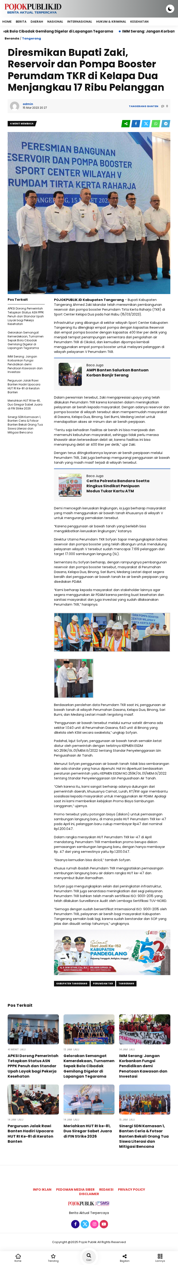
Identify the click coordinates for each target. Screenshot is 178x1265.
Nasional (55, 21)
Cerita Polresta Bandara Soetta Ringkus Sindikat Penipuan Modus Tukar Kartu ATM (117, 486)
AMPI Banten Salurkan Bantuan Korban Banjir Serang (117, 372)
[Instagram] (94, 1224)
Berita (21, 21)
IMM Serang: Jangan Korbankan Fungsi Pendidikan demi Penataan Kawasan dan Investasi (25, 364)
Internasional (79, 21)
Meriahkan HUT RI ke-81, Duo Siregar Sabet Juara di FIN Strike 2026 (25, 404)
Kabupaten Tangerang (71, 983)
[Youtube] (103, 1224)
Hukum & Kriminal (111, 21)
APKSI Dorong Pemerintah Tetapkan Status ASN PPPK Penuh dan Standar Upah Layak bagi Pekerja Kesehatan (26, 316)
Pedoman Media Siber (75, 1189)
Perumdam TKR (103, 983)
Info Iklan (42, 1189)
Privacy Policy (131, 1189)
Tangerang (31, 38)
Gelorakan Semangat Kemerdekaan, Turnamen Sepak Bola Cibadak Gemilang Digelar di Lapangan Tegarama (26, 340)
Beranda (12, 38)
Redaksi (106, 1189)
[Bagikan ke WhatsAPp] (156, 124)
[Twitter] (84, 1224)
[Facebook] (74, 1224)
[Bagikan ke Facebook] (136, 124)
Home (7, 21)
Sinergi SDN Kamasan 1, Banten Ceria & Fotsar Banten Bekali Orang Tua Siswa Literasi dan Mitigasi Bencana (25, 424)
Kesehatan (139, 21)
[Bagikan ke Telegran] (165, 124)
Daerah (37, 21)
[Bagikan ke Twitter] (146, 124)
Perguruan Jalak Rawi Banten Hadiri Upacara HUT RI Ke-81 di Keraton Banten (24, 386)
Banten (152, 106)
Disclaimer (89, 1194)
